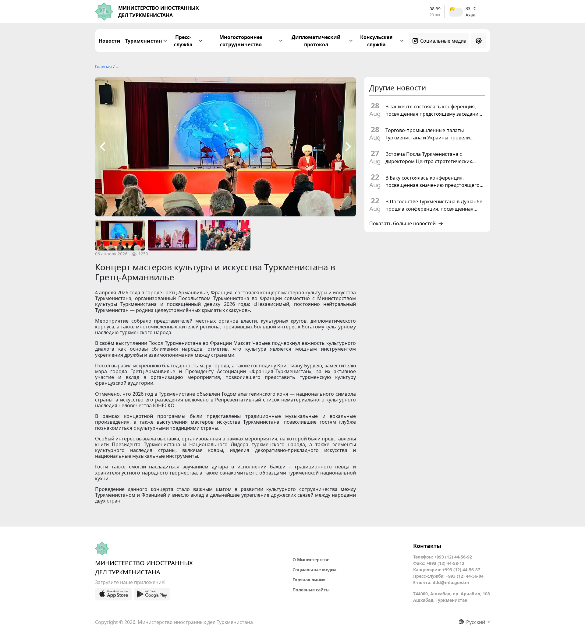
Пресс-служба (183, 41)
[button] (102, 146)
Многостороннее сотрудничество (240, 41)
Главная (104, 66)
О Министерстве (310, 559)
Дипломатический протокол (316, 41)
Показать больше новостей (402, 224)
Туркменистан (143, 40)
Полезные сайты (311, 590)
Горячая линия (308, 580)
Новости (109, 40)
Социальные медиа (443, 40)
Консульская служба (376, 41)
